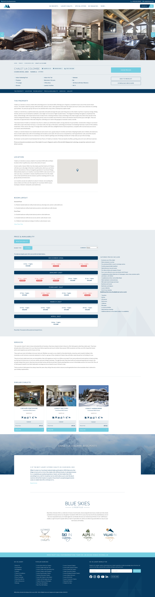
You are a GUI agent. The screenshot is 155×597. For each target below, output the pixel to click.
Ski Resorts (53, 6)
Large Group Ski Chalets (69, 571)
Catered (40, 71)
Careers (17, 571)
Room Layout (38, 91)
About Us (17, 565)
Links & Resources (19, 581)
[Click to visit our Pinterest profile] (98, 576)
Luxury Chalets (67, 6)
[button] (77, 170)
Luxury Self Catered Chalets (70, 567)
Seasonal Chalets (67, 581)
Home (15, 63)
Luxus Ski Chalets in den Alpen (44, 577)
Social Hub (115, 576)
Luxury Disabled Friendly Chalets (71, 573)
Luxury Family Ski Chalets (69, 569)
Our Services (18, 567)
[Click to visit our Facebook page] (90, 576)
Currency (83, 247)
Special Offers (80, 6)
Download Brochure (126, 83)
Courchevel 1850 (29, 63)
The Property (19, 91)
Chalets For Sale (67, 583)
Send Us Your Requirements (9, 1)
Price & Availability (51, 91)
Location (28, 91)
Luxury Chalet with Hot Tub (43, 567)
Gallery (70, 91)
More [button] (103, 6)
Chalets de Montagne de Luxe (44, 579)
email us (104, 555)
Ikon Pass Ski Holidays (42, 583)
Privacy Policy (18, 575)
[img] (26, 34)
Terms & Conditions (20, 573)
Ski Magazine (93, 6)
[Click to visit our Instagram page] (94, 576)
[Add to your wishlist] (41, 387)
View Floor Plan (18, 224)
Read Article (33, 483)
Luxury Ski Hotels (67, 577)
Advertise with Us (19, 579)
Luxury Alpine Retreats (69, 575)
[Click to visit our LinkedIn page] (107, 576)
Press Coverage (19, 577)
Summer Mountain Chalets (43, 575)
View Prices (126, 70)
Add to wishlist (126, 78)
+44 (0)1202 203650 (91, 555)
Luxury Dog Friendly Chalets (43, 573)
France (21, 63)
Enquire (18, 429)
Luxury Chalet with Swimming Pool (45, 569)
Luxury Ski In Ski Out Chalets (43, 565)
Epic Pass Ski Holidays (42, 585)
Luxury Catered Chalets (69, 565)
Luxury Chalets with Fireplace (44, 571)
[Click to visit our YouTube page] (102, 576)
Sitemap (17, 583)
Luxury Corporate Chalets (70, 579)
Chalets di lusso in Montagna (43, 581)
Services (63, 91)
